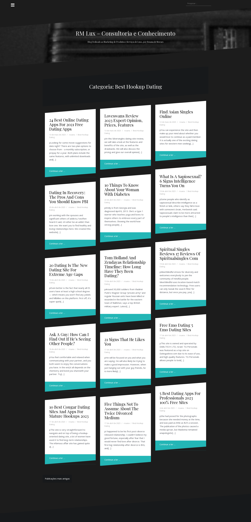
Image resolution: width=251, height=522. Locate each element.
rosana (72, 134)
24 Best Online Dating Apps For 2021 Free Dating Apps (69, 124)
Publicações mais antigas (57, 478)
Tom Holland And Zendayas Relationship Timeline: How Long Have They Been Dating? (125, 266)
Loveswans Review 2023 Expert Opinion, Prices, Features (123, 120)
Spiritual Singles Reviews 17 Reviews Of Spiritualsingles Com (180, 253)
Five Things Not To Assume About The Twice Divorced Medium (121, 410)
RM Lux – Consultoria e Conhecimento (125, 33)
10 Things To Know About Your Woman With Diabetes (121, 189)
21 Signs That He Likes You (124, 342)
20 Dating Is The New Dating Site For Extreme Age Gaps (68, 269)
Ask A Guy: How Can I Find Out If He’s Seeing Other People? (70, 339)
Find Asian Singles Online (176, 114)
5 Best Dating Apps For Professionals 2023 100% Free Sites (180, 398)
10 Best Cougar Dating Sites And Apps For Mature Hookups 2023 (69, 411)
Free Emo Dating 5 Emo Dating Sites (176, 327)
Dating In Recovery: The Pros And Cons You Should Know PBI (68, 197)
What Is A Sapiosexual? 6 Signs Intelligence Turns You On (180, 181)
